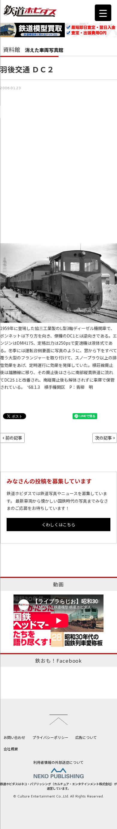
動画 (58, 584)
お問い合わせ (14, 737)
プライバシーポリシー (50, 737)
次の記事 (103, 438)
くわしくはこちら (58, 525)
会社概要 (11, 748)
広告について (86, 737)
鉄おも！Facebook (58, 660)
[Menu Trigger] (103, 13)
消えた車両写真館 (44, 49)
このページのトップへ (59, 720)
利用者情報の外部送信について (58, 762)
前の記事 (13, 438)
